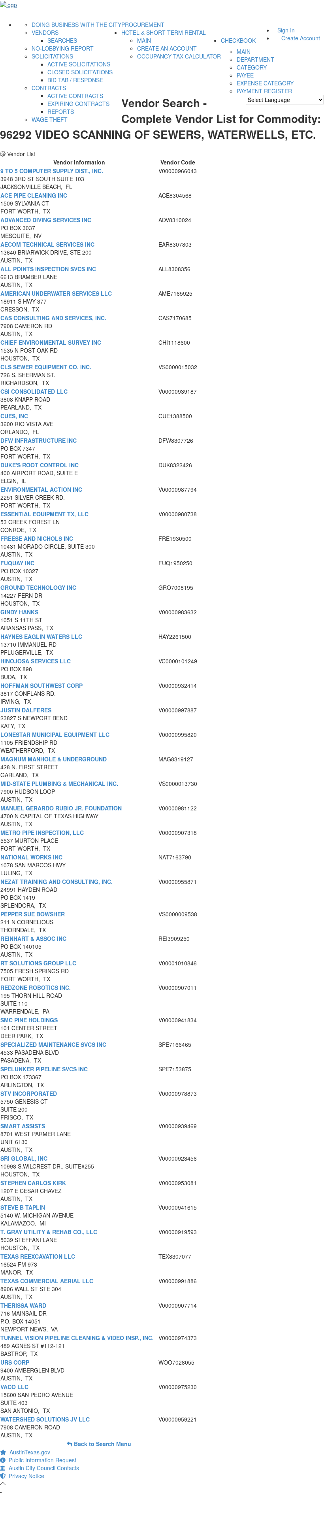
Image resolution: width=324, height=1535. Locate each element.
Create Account (300, 38)
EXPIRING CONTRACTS (78, 104)
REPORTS (60, 111)
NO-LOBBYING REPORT (63, 48)
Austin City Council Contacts (42, 1468)
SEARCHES (62, 40)
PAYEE (245, 75)
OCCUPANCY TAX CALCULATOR (179, 56)
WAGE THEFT (50, 119)
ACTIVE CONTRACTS (75, 96)
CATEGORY (252, 67)
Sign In (286, 30)
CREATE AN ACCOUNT (167, 48)
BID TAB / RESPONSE (75, 80)
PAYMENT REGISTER (264, 91)
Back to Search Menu (101, 1444)
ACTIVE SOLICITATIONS (78, 64)
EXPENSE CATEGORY (265, 83)
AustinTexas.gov (28, 1452)
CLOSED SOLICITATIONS (80, 72)
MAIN (144, 40)
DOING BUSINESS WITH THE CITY (76, 24)
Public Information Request (41, 1460)
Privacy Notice (25, 1476)
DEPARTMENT (255, 59)
